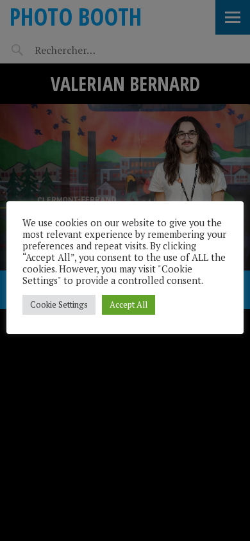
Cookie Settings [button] (59, 304)
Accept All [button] (128, 304)
